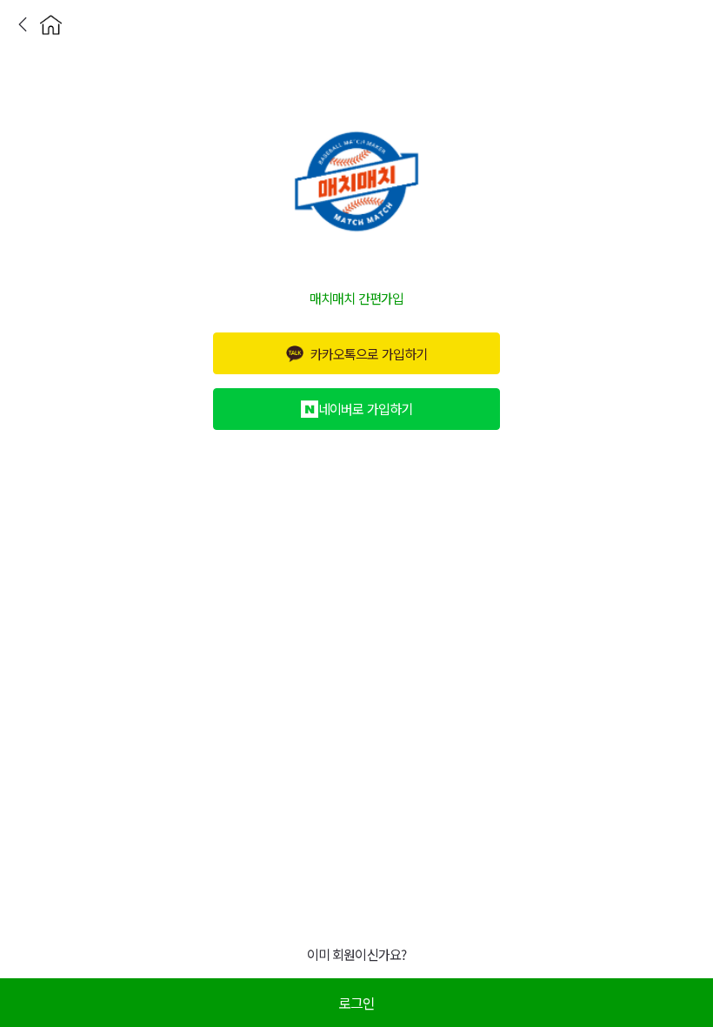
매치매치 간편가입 (356, 297)
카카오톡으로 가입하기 (368, 353)
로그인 (356, 1002)
